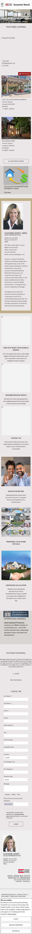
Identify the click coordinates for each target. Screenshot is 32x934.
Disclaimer (5, 896)
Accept (16, 919)
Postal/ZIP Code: (9, 747)
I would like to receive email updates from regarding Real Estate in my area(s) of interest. (17, 815)
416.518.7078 (17, 21)
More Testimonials (16, 680)
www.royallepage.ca (8, 894)
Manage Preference (16, 925)
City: (5, 732)
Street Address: (8, 725)
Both (18, 794)
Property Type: (8, 776)
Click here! (7, 192)
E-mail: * (6, 711)
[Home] (8, 4)
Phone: (6, 718)
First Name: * (8, 696)
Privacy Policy (12, 914)
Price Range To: (8, 769)
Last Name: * (8, 703)
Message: (6, 784)
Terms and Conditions (18, 896)
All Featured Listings (16, 161)
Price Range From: (9, 762)
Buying (7, 794)
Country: (6, 754)
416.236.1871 (13, 240)
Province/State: (8, 740)
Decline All (16, 931)
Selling (13, 794)
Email (25, 21)
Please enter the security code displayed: (13, 800)
